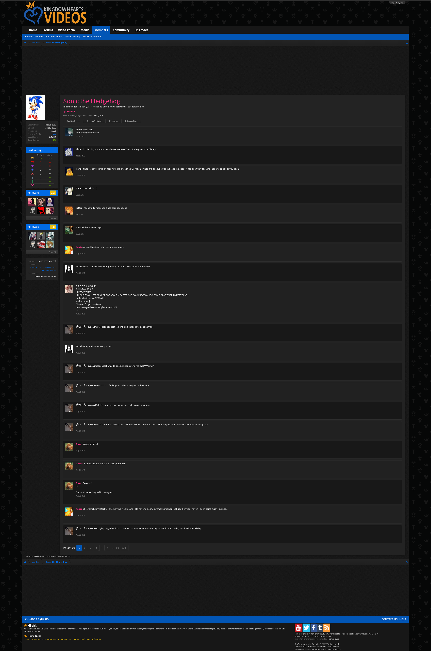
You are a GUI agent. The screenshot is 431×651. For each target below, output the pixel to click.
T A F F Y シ (82, 286)
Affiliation (96, 639)
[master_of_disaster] (41, 210)
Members (101, 29)
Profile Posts (73, 121)
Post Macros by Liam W (360, 633)
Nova (78, 227)
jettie (79, 207)
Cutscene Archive (37, 639)
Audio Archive (53, 639)
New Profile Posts (92, 36)
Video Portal (67, 29)
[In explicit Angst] (41, 202)
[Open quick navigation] (407, 42)
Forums (47, 29)
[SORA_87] (49, 235)
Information (131, 121)
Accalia (80, 266)
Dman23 (80, 188)
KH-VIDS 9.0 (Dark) (37, 619)
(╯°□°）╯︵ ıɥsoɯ (85, 326)
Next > (125, 548)
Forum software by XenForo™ (318, 633)
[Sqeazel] (32, 244)
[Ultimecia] (32, 235)
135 (53, 227)
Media (85, 29)
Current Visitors (54, 36)
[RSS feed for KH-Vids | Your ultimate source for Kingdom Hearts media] (326, 627)
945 (117, 548)
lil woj (79, 129)
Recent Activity (94, 121)
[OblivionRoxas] (49, 210)
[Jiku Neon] (49, 202)
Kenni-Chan (82, 168)
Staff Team (86, 639)
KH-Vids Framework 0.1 (313, 636)
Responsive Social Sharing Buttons (309, 649)
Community (121, 29)
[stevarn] (32, 210)
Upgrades (141, 29)
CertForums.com (333, 649)
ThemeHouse (333, 639)
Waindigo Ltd (333, 644)
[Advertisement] (215, 71)
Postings (113, 121)
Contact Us (390, 619)
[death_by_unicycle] (49, 244)
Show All (52, 218)
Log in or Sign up (397, 2)
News (26, 639)
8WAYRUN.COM (64, 556)
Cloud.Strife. (83, 149)
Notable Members (34, 36)
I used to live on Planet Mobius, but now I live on (120, 106)
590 (54, 134)
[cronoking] (32, 202)
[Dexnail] (41, 235)
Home (33, 29)
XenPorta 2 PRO (32, 556)
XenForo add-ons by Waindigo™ (308, 644)
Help (402, 619)
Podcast (76, 639)
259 (53, 193)
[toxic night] (41, 244)
